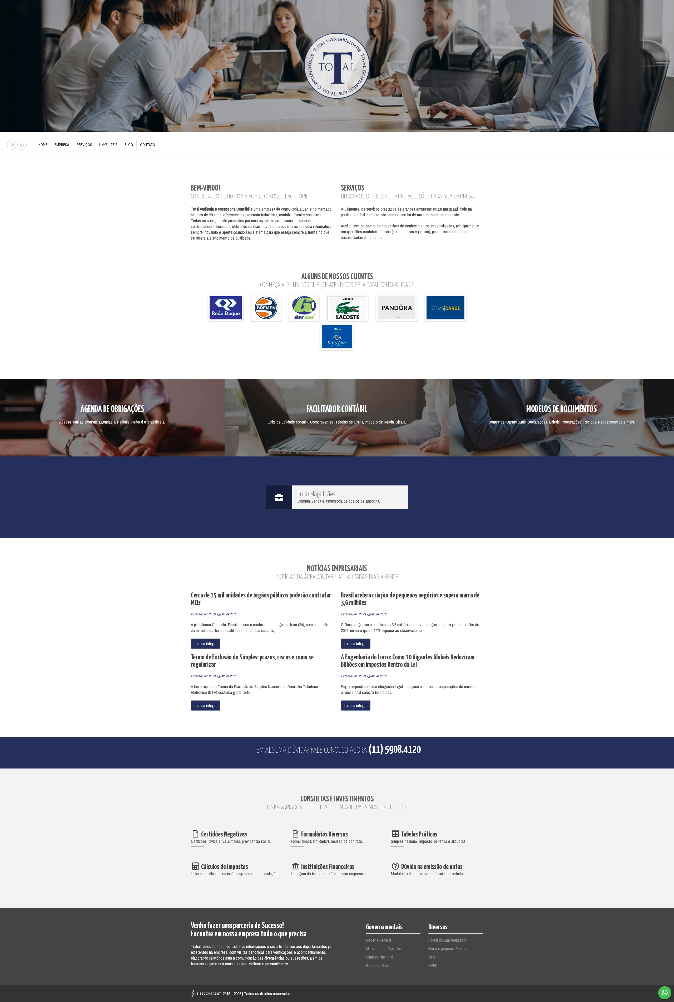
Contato (147, 144)
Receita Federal (378, 940)
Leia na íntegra (205, 643)
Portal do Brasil (378, 965)
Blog (129, 144)
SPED (433, 965)
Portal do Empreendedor (447, 940)
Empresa (61, 144)
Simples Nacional (379, 957)
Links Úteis (108, 144)
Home (42, 144)
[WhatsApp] (664, 992)
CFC (432, 957)
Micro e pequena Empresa (448, 948)
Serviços (84, 144)
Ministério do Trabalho (383, 948)
